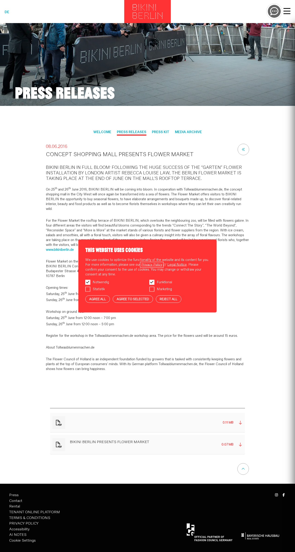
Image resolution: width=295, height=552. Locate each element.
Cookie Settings (22, 540)
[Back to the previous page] (243, 149)
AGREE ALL (97, 298)
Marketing (164, 289)
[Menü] (286, 11)
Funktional (164, 282)
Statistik (99, 289)
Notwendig (101, 282)
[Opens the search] (274, 11)
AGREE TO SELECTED (133, 298)
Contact (15, 501)
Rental (14, 506)
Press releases (131, 132)
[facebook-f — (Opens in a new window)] (283, 495)
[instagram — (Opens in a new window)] (276, 495)
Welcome (102, 132)
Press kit (160, 132)
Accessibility (19, 529)
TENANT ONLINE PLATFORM (34, 512)
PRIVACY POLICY (23, 523)
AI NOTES (18, 535)
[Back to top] (243, 468)
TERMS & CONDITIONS (29, 518)
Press (14, 495)
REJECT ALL (168, 298)
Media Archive (188, 132)
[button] (147, 423)
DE (7, 12)
